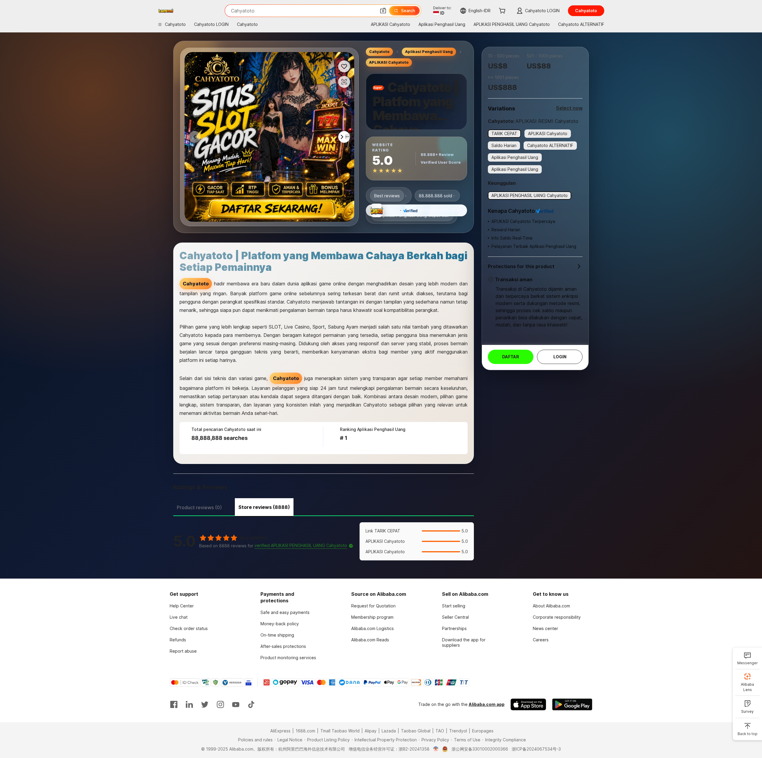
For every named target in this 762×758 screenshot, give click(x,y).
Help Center (182, 605)
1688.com (305, 730)
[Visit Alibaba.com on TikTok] (251, 704)
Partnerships (454, 628)
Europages (483, 730)
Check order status (189, 628)
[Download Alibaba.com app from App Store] (528, 704)
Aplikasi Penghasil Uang (429, 51)
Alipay (371, 730)
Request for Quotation (373, 605)
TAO (439, 730)
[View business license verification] (436, 749)
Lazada (389, 730)
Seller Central (455, 617)
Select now (569, 108)
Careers (541, 639)
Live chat (179, 617)
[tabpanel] (323, 541)
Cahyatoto (379, 51)
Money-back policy (279, 623)
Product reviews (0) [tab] (199, 507)
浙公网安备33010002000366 (480, 748)
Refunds (178, 639)
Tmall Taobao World (340, 730)
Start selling (453, 605)
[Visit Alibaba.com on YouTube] (236, 704)
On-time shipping (277, 634)
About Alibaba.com (551, 605)
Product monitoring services (288, 657)
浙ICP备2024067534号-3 (536, 748)
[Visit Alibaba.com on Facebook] (174, 704)
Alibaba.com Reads (370, 639)
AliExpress (280, 730)
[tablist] (323, 506)
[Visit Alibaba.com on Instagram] (220, 704)
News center (545, 628)
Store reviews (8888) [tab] (264, 507)
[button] (383, 10)
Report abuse (183, 651)
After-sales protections (283, 646)
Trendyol (458, 730)
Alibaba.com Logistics (372, 628)
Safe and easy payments (285, 612)
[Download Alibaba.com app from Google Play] (572, 704)
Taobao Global (415, 730)
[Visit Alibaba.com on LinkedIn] (189, 704)
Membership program (372, 617)
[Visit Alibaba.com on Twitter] (205, 704)
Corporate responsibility (557, 617)
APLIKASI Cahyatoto (389, 62)
